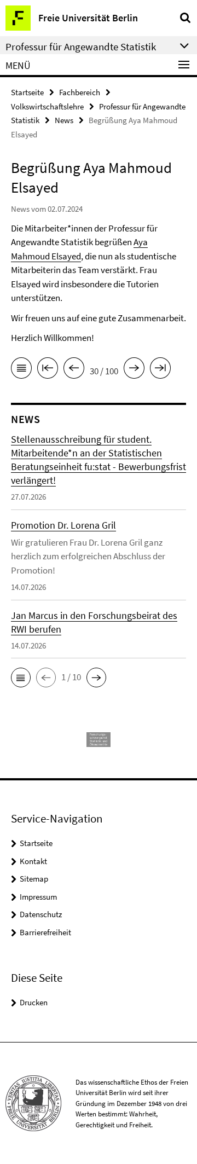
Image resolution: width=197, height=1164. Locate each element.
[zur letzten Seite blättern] (160, 370)
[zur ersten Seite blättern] (47, 370)
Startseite (27, 92)
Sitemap (34, 878)
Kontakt (33, 861)
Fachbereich (79, 92)
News (64, 120)
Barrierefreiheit (45, 932)
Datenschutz (41, 914)
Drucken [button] (34, 1002)
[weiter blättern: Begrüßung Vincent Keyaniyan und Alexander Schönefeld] (134, 370)
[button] (21, 677)
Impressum (38, 896)
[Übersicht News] (21, 370)
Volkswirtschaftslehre (47, 106)
